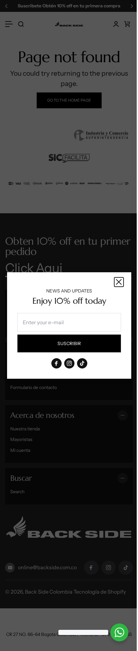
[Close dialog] (119, 282)
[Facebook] (56, 363)
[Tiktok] (82, 363)
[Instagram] (69, 363)
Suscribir (74, 345)
